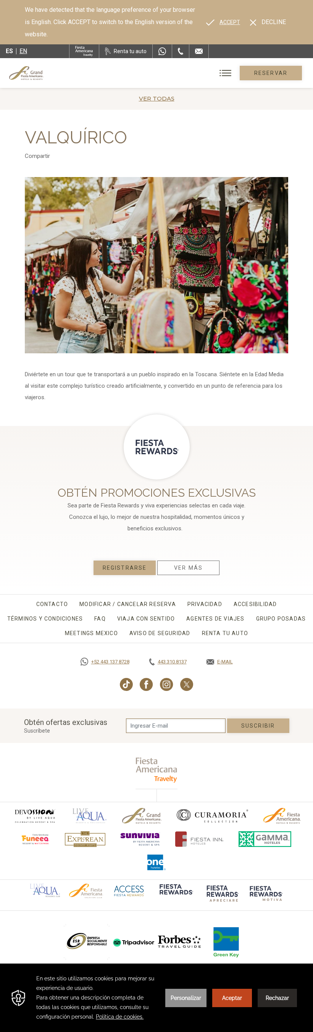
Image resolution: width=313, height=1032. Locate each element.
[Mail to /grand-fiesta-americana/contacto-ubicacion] (198, 51)
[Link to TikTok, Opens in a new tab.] (126, 684)
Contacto (52, 604)
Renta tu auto (225, 633)
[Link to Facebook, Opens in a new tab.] (146, 684)
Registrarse (125, 568)
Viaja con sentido (146, 619)
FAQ (100, 619)
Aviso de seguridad (159, 633)
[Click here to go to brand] (179, 941)
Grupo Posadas (281, 619)
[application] (156, 998)
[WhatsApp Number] (162, 51)
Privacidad (204, 604)
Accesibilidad (255, 604)
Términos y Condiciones (45, 619)
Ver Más (188, 568)
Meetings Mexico (91, 633)
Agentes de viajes (215, 619)
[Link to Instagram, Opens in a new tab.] (166, 684)
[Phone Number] (180, 51)
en (23, 51)
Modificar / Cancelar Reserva (127, 604)
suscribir (258, 726)
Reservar (270, 73)
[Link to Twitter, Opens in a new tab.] (186, 684)
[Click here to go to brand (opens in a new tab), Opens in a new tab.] (34, 816)
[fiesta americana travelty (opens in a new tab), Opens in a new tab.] (157, 770)
